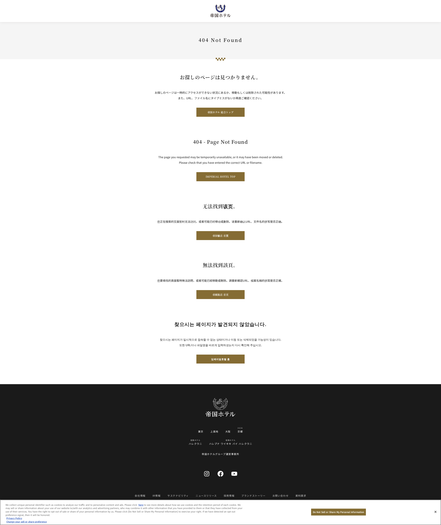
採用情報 (229, 495)
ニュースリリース (206, 495)
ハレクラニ (195, 443)
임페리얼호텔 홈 (220, 359)
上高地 (214, 431)
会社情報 (140, 495)
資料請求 (300, 495)
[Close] (435, 512)
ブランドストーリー (253, 495)
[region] (220, 512)
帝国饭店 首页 (221, 235)
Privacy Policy (14, 518)
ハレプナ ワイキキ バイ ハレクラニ (230, 443)
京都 (240, 431)
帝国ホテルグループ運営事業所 (220, 454)
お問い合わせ (281, 495)
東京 (200, 431)
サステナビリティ (178, 495)
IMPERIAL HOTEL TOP (220, 176)
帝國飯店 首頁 (221, 294)
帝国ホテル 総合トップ (221, 112)
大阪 (228, 431)
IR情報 (156, 495)
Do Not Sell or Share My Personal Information (338, 512)
